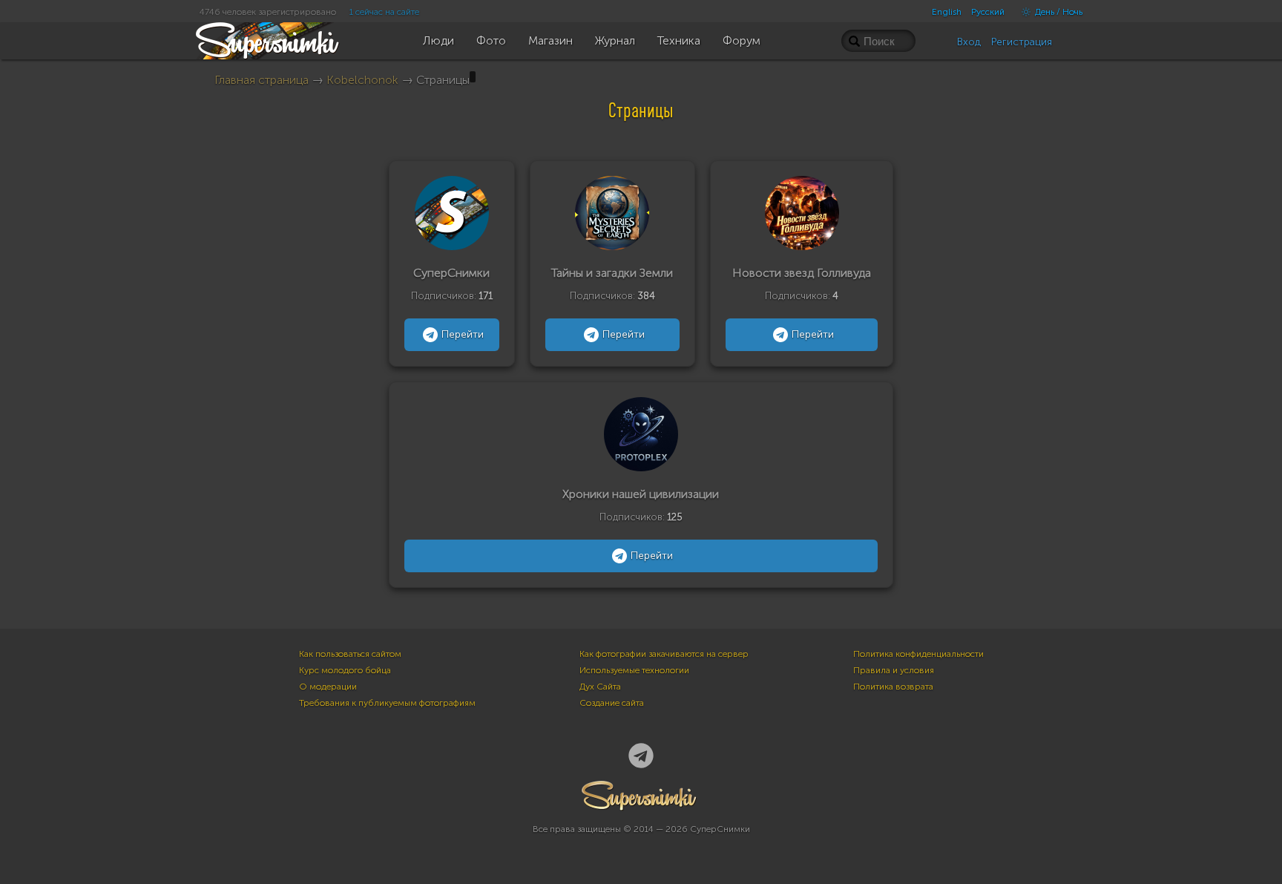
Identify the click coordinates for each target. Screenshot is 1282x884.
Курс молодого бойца (345, 670)
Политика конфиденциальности (918, 654)
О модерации (328, 686)
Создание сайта (611, 703)
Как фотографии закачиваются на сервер (664, 654)
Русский (988, 12)
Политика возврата (893, 686)
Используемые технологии (634, 670)
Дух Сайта (600, 686)
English (947, 12)
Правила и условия (893, 670)
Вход (969, 42)
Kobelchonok (363, 80)
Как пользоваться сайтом (350, 654)
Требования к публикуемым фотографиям (387, 703)
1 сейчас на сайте (384, 12)
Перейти (462, 334)
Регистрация (1021, 42)
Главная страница (261, 80)
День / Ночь (1057, 12)
